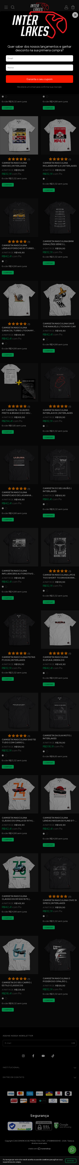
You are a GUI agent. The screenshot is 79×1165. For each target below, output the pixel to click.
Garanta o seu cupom (39, 79)
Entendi (70, 1161)
